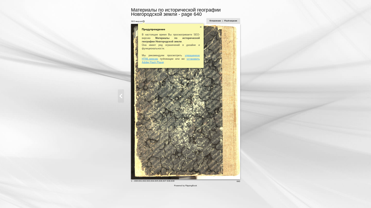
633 (148, 181)
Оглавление (215, 21)
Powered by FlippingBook (185, 186)
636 (160, 181)
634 (152, 181)
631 (140, 181)
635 (156, 181)
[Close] (200, 27)
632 (144, 181)
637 (164, 181)
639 (172, 181)
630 (136, 181)
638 (168, 181)
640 (238, 181)
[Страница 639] (121, 96)
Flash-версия (230, 21)
